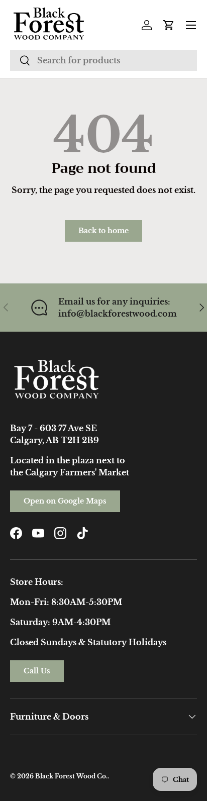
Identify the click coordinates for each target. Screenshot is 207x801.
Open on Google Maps (65, 501)
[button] (169, 25)
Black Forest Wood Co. (71, 776)
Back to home (103, 230)
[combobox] (103, 60)
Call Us (37, 670)
